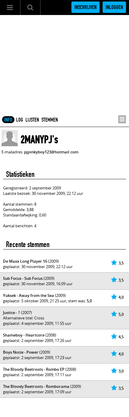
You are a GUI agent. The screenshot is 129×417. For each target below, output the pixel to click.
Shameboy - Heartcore (23, 335)
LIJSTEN (32, 119)
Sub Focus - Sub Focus (23, 278)
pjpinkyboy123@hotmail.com (51, 152)
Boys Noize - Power (20, 352)
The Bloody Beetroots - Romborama (36, 386)
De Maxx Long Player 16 (25, 261)
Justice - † (11, 312)
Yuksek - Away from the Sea (28, 295)
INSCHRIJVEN (85, 7)
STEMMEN (49, 119)
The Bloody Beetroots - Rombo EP (33, 369)
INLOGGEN (114, 7)
